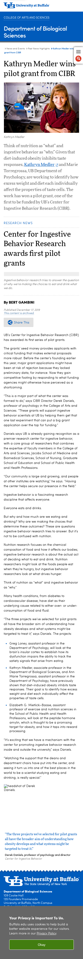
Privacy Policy (46, 933)
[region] (41, 932)
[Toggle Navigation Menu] (78, 55)
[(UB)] (41, 7)
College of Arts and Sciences (26, 17)
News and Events (15, 49)
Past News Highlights (39, 49)
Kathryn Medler (39, 165)
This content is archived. (19, 313)
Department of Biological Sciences (35, 31)
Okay (41, 944)
